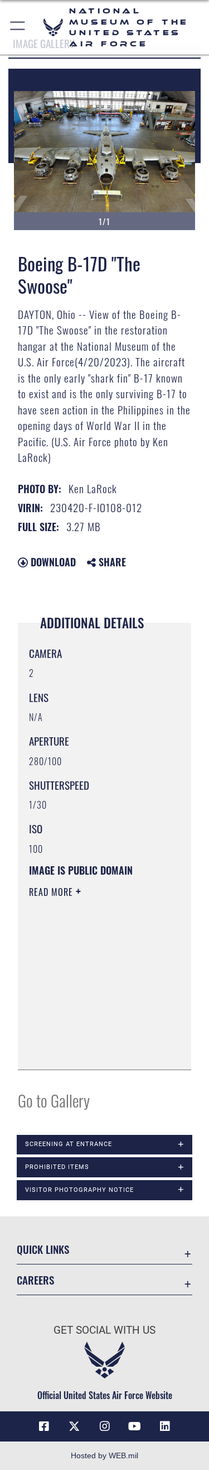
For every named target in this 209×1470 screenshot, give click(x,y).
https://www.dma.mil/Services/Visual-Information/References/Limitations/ (96, 1049)
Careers (35, 1280)
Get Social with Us (104, 1330)
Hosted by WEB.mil (104, 1455)
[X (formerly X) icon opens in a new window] (74, 1426)
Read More (52, 892)
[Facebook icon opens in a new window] (44, 1426)
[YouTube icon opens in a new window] (135, 1426)
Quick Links (43, 1249)
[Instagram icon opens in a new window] (104, 1426)
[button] (18, 27)
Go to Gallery (54, 1100)
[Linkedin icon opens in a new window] (165, 1426)
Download (52, 562)
